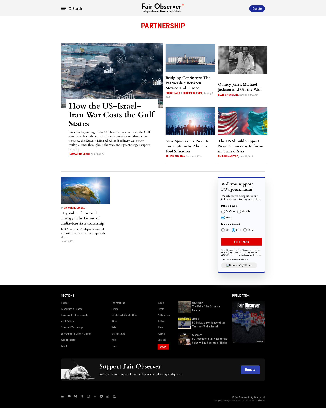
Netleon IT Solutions (256, 400)
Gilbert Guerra (192, 93)
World (64, 346)
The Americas (118, 302)
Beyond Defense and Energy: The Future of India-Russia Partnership (82, 218)
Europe (115, 308)
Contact (162, 339)
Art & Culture (67, 321)
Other (251, 230)
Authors (162, 321)
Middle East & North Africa (125, 315)
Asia (114, 327)
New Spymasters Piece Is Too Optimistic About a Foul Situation (187, 146)
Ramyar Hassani (79, 154)
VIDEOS (195, 319)
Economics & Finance (71, 308)
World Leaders (68, 339)
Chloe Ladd (173, 93)
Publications (164, 315)
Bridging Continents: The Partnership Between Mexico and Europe (188, 83)
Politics (65, 302)
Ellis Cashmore (228, 94)
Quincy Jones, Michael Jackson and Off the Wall (240, 87)
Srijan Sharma (175, 156)
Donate (250, 369)
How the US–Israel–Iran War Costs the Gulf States (111, 115)
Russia (161, 302)
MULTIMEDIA (197, 303)
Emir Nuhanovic (228, 156)
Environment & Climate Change (76, 333)
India (114, 339)
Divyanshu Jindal (74, 207)
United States (118, 333)
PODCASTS (197, 335)
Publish (161, 333)
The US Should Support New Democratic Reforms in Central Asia (241, 146)
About (161, 327)
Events (161, 308)
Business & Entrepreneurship (75, 315)
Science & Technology (72, 327)
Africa (114, 321)
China (114, 346)
